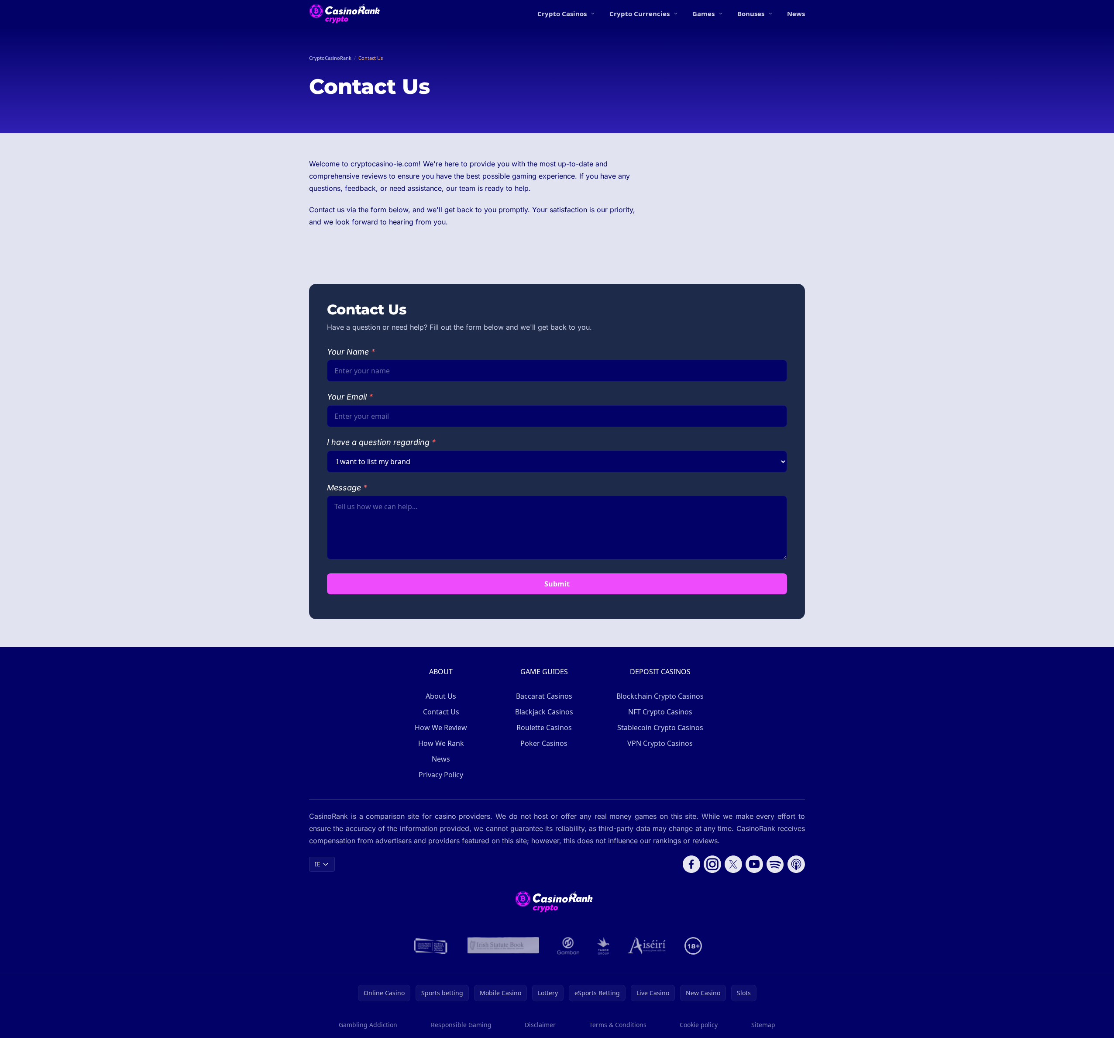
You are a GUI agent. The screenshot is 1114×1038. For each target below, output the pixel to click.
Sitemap (763, 1025)
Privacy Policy (441, 774)
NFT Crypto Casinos (660, 712)
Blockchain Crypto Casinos (660, 696)
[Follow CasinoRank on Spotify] (775, 864)
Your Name (351, 351)
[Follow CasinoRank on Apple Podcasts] (796, 864)
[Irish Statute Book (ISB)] (504, 946)
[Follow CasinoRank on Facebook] (691, 864)
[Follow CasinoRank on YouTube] (754, 864)
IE (317, 864)
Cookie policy (699, 1025)
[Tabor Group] (603, 946)
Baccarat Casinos (544, 696)
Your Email (350, 396)
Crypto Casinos (562, 13)
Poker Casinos (543, 743)
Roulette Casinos (544, 727)
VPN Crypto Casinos (660, 743)
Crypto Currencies (639, 13)
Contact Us (441, 712)
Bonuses (750, 13)
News (796, 13)
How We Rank (441, 743)
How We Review (441, 727)
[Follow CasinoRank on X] (733, 864)
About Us (441, 696)
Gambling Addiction (368, 1025)
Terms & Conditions (617, 1025)
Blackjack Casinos (544, 712)
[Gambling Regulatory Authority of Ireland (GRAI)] (431, 946)
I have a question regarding (381, 442)
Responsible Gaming (461, 1025)
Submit (557, 584)
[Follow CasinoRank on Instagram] (712, 864)
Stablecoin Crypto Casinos (660, 727)
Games (703, 13)
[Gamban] (568, 946)
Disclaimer (540, 1025)
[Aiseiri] (647, 946)
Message (347, 487)
